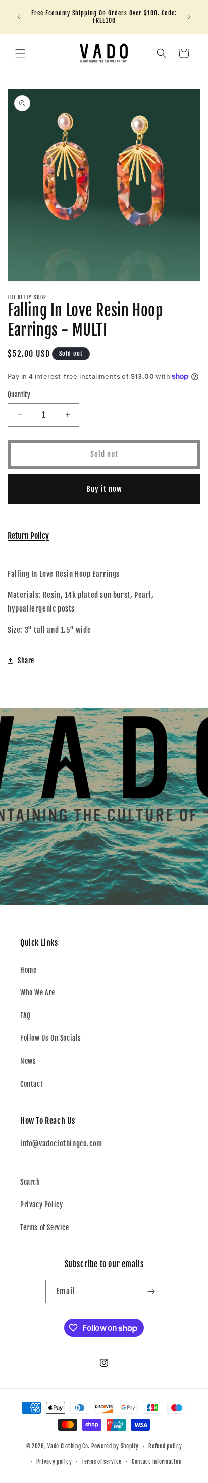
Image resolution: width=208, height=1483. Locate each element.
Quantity (19, 394)
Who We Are (37, 992)
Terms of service (102, 1461)
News (28, 1061)
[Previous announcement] (19, 17)
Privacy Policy (41, 1204)
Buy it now (104, 489)
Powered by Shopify (115, 1446)
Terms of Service (44, 1227)
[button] (20, 53)
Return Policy (28, 536)
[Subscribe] (151, 1291)
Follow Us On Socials (50, 1038)
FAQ (25, 1015)
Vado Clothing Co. (68, 1446)
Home (28, 970)
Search (30, 1181)
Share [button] (26, 660)
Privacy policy (54, 1461)
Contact (31, 1084)
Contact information (156, 1461)
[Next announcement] (189, 17)
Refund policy (165, 1446)
